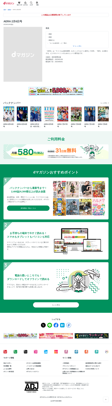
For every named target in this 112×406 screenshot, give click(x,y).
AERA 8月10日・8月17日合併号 (35, 125)
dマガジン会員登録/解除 (33, 363)
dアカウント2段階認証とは (71, 369)
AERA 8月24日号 (22, 125)
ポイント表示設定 (9, 371)
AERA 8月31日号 (8, 125)
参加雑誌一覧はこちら (28, 208)
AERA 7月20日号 (76, 125)
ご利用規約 (66, 363)
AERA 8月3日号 (48, 125)
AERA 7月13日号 (89, 125)
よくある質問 (7, 369)
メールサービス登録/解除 (33, 366)
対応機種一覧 (7, 366)
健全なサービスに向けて (93, 366)
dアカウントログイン (32, 371)
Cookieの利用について (92, 369)
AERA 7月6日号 (102, 125)
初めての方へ (7, 363)
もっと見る (104, 103)
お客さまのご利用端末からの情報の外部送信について (74, 372)
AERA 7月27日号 (62, 125)
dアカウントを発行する (48, 397)
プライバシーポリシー (69, 366)
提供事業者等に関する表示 (93, 363)
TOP (5, 9)
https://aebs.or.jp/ (48, 390)
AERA (9, 9)
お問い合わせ (30, 369)
